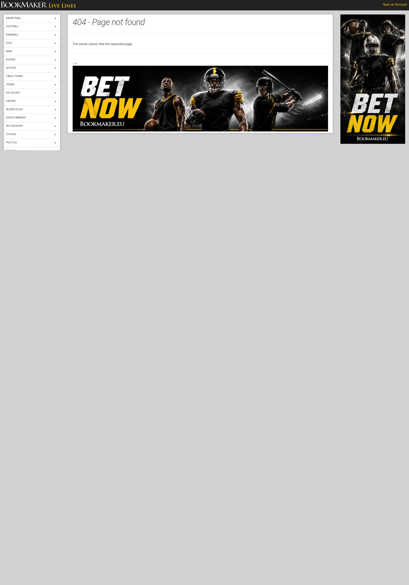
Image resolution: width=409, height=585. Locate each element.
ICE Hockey (13, 92)
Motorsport (14, 125)
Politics (11, 142)
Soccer (11, 67)
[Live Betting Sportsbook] (38, 5)
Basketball (13, 18)
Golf (9, 42)
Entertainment (16, 117)
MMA (9, 51)
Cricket (11, 101)
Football (12, 26)
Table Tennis (14, 76)
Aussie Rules (14, 109)
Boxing (10, 59)
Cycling (11, 134)
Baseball (12, 34)
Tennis (10, 84)
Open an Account (395, 4)
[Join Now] (200, 98)
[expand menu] (56, 18)
